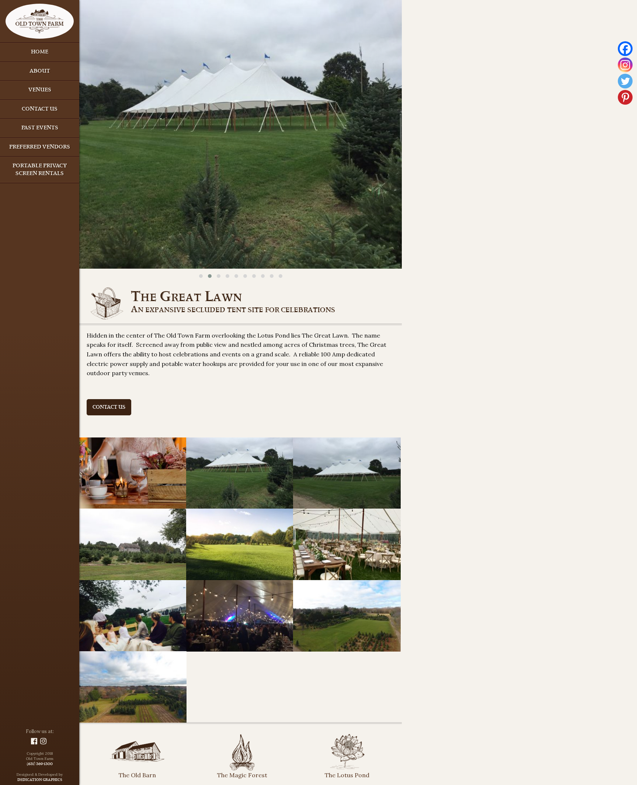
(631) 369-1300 (40, 764)
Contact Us (40, 109)
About (39, 71)
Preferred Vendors (39, 147)
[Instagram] (625, 64)
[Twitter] (625, 81)
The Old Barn (137, 775)
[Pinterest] (625, 97)
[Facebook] (625, 48)
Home (39, 52)
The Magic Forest (242, 775)
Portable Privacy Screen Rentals (40, 170)
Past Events (39, 128)
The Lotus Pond (347, 775)
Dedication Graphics (39, 780)
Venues (39, 90)
